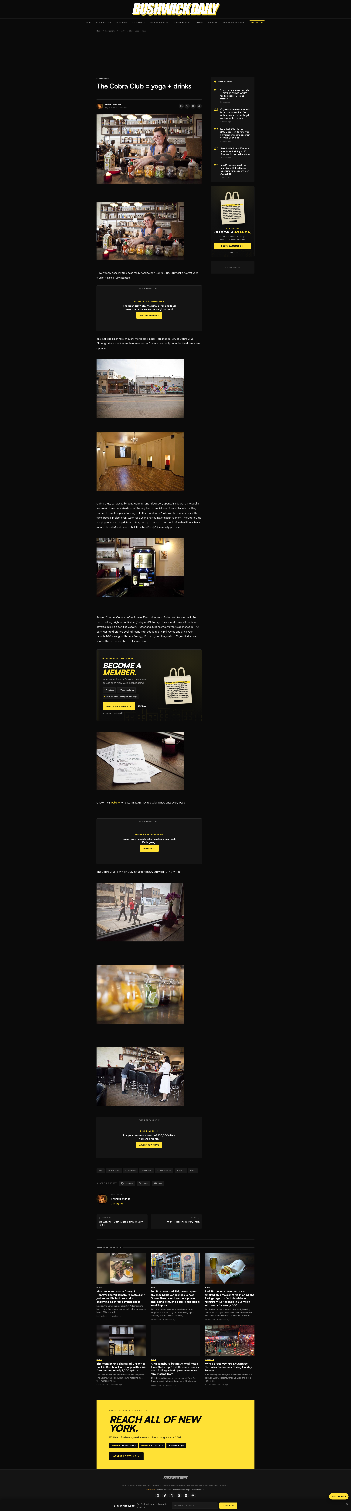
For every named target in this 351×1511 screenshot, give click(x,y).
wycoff (181, 1171)
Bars (153, 1287)
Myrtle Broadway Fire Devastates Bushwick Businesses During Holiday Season (228, 1367)
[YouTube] (193, 1495)
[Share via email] (193, 106)
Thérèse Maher (120, 1198)
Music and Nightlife (160, 22)
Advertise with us (126, 1456)
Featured (209, 1359)
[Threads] (179, 1495)
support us (257, 22)
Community (121, 22)
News (88, 22)
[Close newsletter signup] (347, 1504)
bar (100, 1171)
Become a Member (149, 315)
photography (164, 1171)
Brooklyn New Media (220, 1485)
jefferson (146, 1171)
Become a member (118, 706)
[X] (172, 1495)
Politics (199, 22)
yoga (193, 1171)
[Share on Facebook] (181, 106)
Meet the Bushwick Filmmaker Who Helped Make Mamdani (180, 1490)
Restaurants (138, 22)
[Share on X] (187, 106)
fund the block (339, 1496)
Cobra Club (114, 1171)
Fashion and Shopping (233, 22)
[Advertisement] (175, 56)
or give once (232, 252)
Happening (130, 1171)
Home (99, 31)
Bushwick (213, 22)
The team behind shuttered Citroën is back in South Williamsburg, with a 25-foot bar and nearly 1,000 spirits (121, 1367)
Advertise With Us (149, 1145)
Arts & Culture (103, 22)
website (115, 802)
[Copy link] (199, 106)
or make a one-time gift (113, 713)
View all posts (117, 1204)
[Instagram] (158, 1495)
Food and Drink (182, 22)
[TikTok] (165, 1495)
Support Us (149, 848)
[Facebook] (186, 1495)
